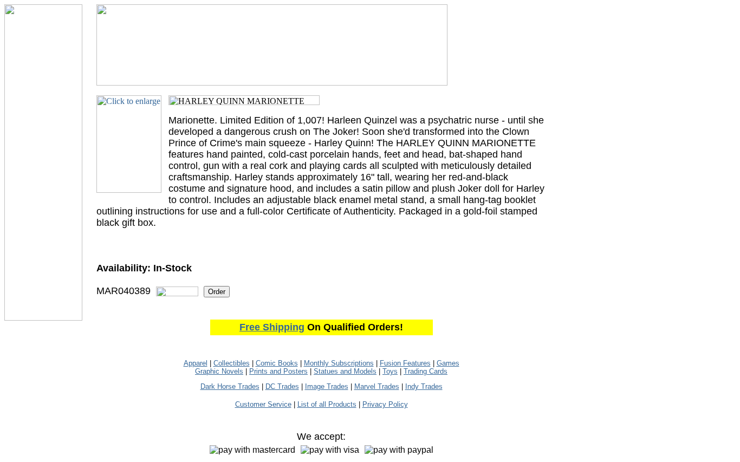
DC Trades (282, 386)
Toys (390, 371)
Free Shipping (271, 327)
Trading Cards (425, 371)
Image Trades (326, 386)
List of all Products (326, 404)
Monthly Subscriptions (339, 363)
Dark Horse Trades (229, 386)
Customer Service (263, 404)
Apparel (195, 363)
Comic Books (277, 363)
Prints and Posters (278, 371)
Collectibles (231, 363)
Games (448, 363)
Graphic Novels (219, 371)
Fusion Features (405, 363)
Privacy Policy (385, 404)
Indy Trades (424, 386)
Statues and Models (345, 371)
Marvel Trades (376, 386)
